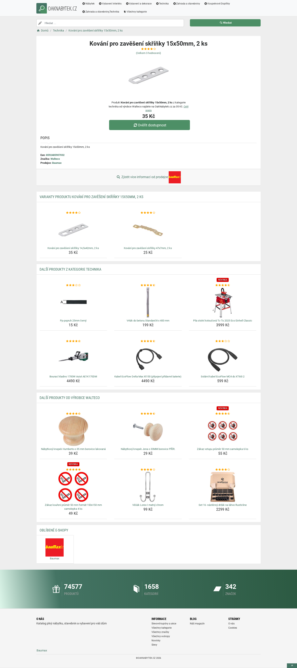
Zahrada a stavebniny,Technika (102, 11)
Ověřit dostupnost (152, 125)
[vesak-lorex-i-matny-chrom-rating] (148, 470)
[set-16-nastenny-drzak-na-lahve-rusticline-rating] (222, 470)
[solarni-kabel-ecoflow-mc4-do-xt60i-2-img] (222, 358)
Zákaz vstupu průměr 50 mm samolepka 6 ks (222, 449)
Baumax (57, 162)
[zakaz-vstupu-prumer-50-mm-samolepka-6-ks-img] (222, 431)
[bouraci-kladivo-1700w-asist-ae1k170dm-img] (73, 358)
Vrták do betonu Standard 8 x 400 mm (148, 320)
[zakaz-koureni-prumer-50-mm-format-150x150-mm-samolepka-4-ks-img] (73, 487)
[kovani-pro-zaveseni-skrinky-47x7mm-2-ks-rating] (148, 213)
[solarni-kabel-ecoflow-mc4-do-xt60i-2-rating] (222, 341)
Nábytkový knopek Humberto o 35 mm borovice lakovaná (73, 449)
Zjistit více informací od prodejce (145, 177)
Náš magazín (197, 623)
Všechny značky (160, 632)
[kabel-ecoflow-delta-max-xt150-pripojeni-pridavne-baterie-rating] (148, 341)
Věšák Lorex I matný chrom (147, 504)
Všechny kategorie (137, 11)
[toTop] (292, 665)
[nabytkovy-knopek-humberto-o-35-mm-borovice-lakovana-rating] (73, 414)
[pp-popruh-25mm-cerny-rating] (73, 285)
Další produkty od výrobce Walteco (70, 398)
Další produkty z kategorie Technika (70, 269)
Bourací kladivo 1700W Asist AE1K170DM (73, 376)
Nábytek (90, 3)
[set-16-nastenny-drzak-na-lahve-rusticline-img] (222, 487)
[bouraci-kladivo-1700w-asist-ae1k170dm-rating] (73, 341)
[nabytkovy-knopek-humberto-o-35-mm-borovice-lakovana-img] (73, 431)
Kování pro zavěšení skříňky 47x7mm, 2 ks (148, 248)
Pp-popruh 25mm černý (73, 320)
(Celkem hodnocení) (148, 53)
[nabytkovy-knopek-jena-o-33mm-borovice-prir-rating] (148, 414)
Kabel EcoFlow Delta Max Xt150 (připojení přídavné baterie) (147, 376)
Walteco (55, 158)
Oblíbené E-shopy (54, 530)
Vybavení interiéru (112, 3)
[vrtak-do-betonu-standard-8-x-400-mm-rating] (148, 285)
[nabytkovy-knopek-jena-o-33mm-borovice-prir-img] (148, 431)
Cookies (232, 627)
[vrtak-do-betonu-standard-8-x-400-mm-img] (148, 302)
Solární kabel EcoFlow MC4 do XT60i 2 (222, 376)
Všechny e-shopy (161, 636)
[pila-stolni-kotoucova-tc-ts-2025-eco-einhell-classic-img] (222, 302)
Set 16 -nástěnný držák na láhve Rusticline (223, 504)
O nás (231, 623)
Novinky (156, 640)
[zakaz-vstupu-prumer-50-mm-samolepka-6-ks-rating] (222, 414)
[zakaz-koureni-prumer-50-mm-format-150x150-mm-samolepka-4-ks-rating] (73, 470)
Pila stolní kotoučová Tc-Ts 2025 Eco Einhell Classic (222, 320)
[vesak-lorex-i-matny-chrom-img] (148, 487)
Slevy (154, 644)
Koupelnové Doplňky (218, 3)
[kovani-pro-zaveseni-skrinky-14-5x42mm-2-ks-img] (73, 230)
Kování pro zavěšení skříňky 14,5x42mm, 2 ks (73, 248)
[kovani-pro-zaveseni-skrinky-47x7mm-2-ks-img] (148, 230)
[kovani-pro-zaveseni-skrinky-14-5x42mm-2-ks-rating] (73, 213)
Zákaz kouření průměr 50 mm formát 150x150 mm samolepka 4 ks (73, 506)
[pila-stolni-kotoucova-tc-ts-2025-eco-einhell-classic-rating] (222, 285)
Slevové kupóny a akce (164, 623)
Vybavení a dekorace (140, 3)
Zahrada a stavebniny (188, 3)
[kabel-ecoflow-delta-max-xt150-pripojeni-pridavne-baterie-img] (148, 358)
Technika (164, 3)
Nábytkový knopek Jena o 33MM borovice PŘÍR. (148, 449)
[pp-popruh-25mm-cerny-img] (73, 302)
